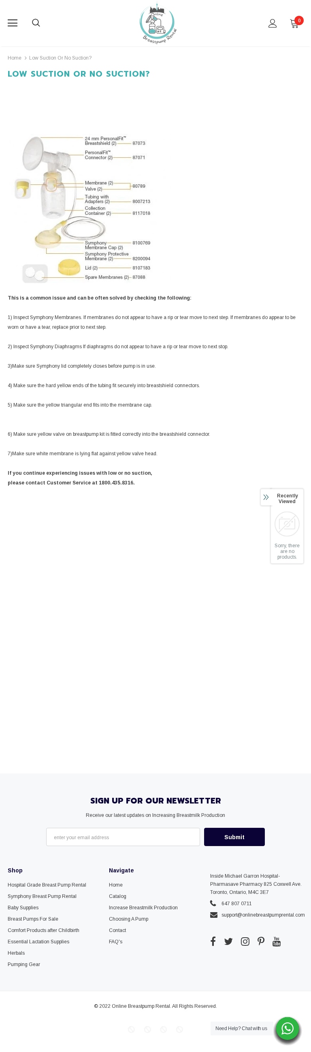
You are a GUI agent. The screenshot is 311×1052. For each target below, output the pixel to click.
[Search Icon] (44, 23)
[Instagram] (245, 941)
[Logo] (156, 22)
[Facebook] (213, 941)
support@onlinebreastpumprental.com (263, 915)
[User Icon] (272, 23)
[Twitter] (228, 941)
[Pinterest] (261, 941)
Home (14, 58)
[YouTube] (277, 941)
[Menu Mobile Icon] (12, 23)
